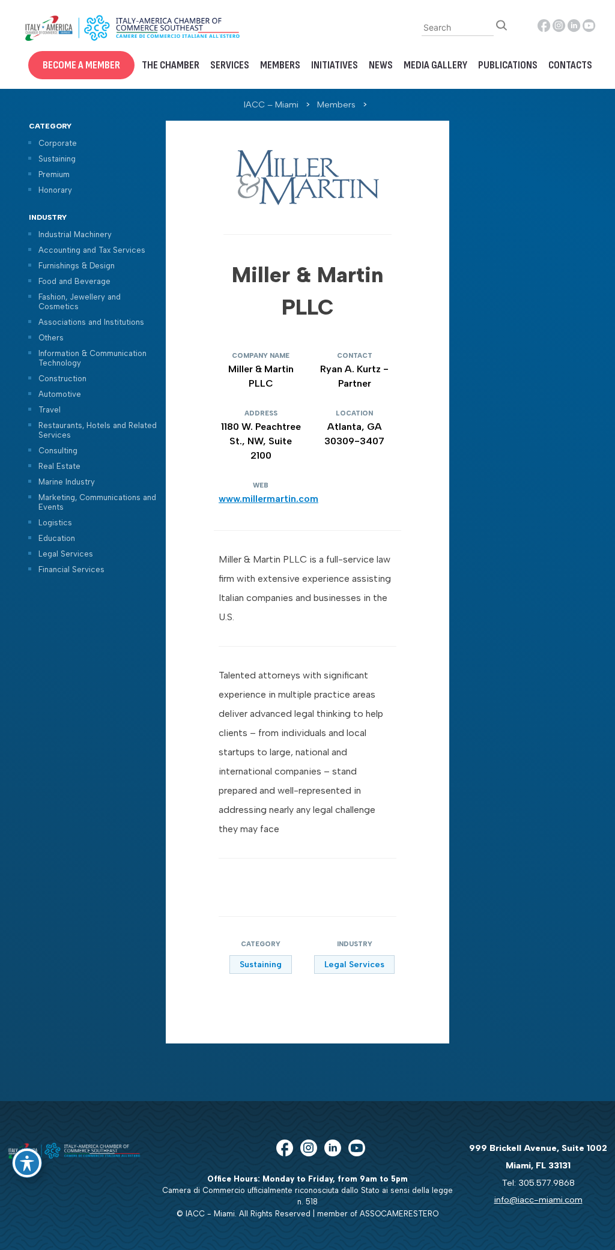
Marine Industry (66, 481)
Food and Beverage (74, 281)
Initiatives (334, 65)
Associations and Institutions (91, 322)
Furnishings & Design (76, 265)
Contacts (570, 65)
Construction (62, 378)
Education (56, 538)
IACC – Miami (271, 104)
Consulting (57, 450)
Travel (49, 409)
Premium (54, 174)
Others (51, 337)
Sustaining (57, 158)
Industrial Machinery (75, 234)
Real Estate (59, 466)
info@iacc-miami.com (538, 1199)
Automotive (59, 394)
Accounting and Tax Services (91, 250)
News (381, 65)
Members (280, 65)
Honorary (55, 190)
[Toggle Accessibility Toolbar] (27, 1163)
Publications (508, 65)
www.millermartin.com (268, 498)
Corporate (57, 143)
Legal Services (65, 553)
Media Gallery (435, 65)
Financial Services (71, 569)
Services (229, 65)
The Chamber (170, 65)
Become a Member (81, 65)
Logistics (55, 522)
